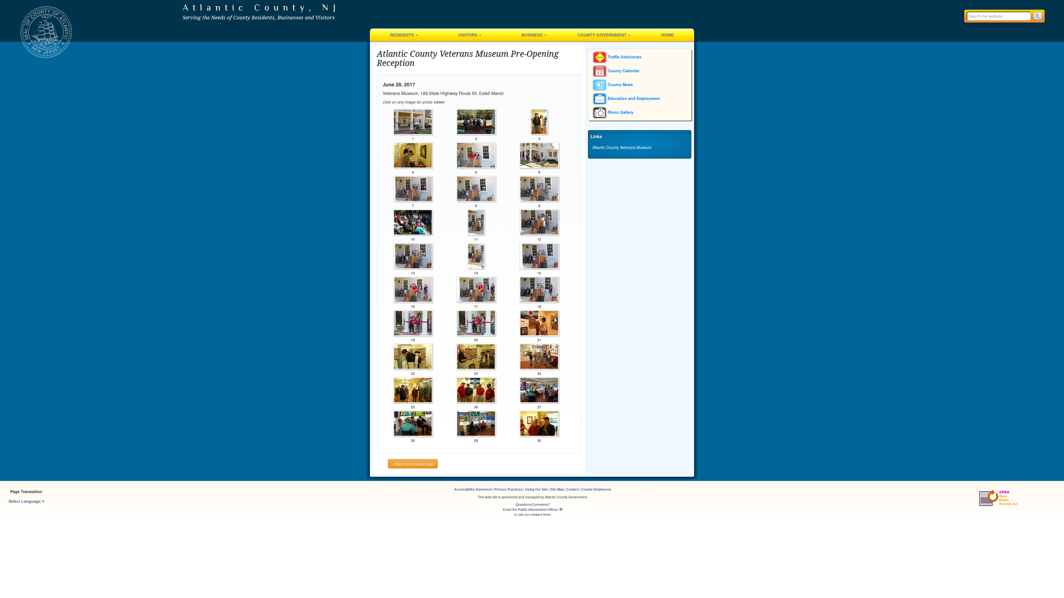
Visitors (468, 35)
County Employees (596, 489)
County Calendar (623, 70)
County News (620, 84)
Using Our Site (536, 489)
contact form (540, 514)
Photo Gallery (620, 112)
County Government (602, 35)
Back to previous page (414, 463)
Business (532, 35)
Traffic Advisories (624, 57)
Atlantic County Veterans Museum (622, 147)
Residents (402, 35)
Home (667, 35)
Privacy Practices (508, 489)
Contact (572, 489)
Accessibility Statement (473, 489)
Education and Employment (633, 98)
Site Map (557, 489)
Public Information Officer (538, 509)
